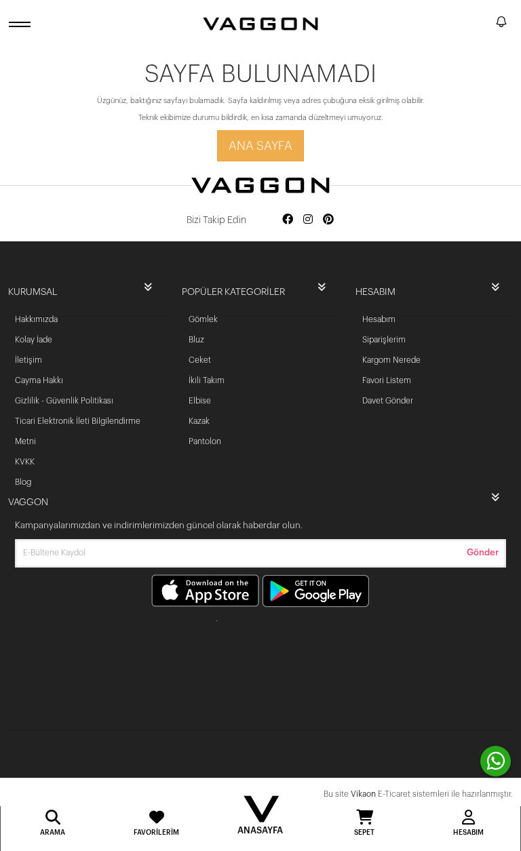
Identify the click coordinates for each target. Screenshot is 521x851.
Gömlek (203, 319)
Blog (23, 482)
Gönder (483, 552)
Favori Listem (386, 380)
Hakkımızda (36, 319)
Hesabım (378, 319)
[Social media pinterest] (328, 220)
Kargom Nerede (391, 360)
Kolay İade (33, 340)
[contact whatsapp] (495, 761)
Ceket (200, 360)
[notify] (501, 24)
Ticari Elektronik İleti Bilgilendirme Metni (77, 431)
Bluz (196, 340)
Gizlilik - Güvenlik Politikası (64, 401)
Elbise (200, 401)
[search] (483, 23)
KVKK (25, 462)
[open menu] (21, 24)
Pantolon (205, 441)
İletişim (28, 360)
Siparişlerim (384, 340)
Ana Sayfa (260, 146)
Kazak (199, 421)
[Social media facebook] (287, 220)
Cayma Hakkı (39, 380)
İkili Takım (207, 380)
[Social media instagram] (308, 220)
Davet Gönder (387, 401)
